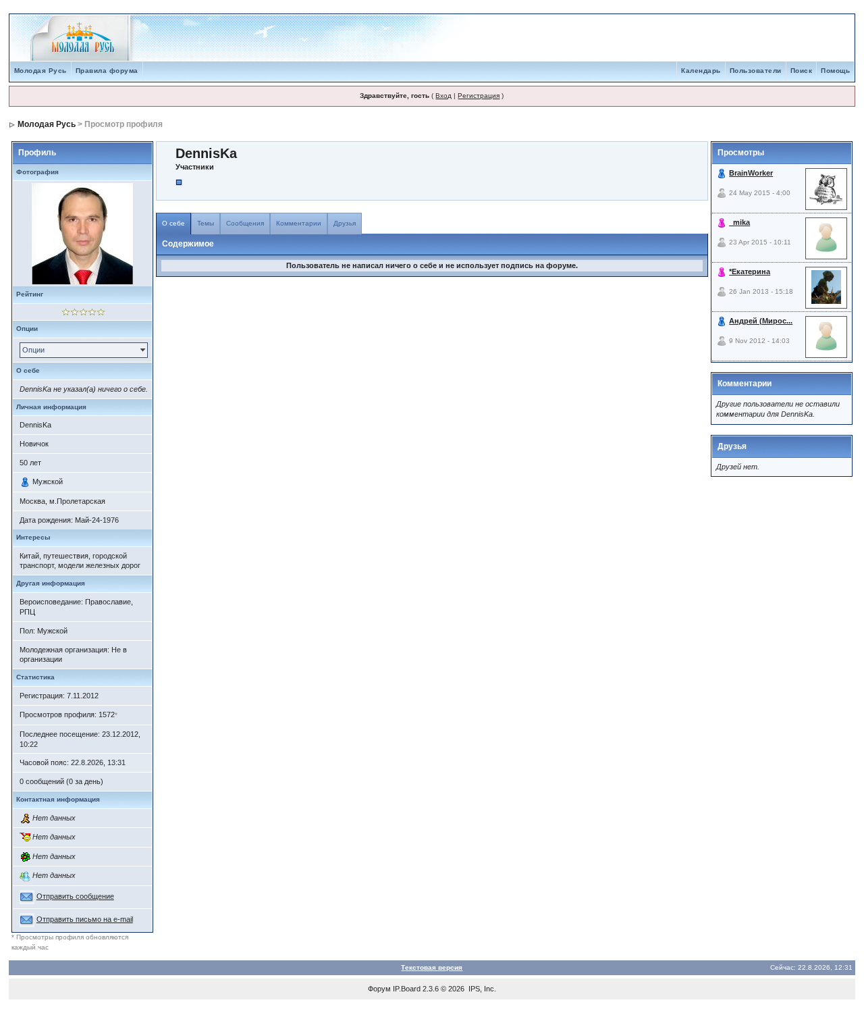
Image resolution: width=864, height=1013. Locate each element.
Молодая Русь (40, 70)
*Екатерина (749, 271)
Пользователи (756, 70)
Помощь (835, 70)
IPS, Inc (481, 989)
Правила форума (107, 70)
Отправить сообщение (75, 896)
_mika (739, 222)
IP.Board (407, 989)
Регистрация (479, 95)
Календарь (701, 70)
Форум (379, 989)
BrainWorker (751, 173)
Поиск (801, 70)
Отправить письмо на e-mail (84, 919)
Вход (443, 95)
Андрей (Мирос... (760, 321)
